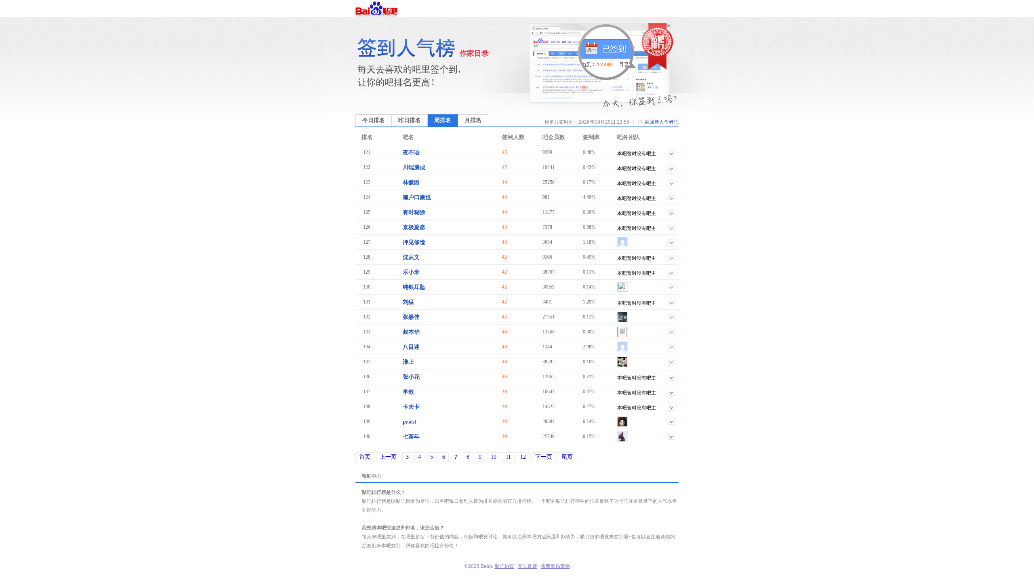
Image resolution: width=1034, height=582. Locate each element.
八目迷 (411, 347)
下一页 (543, 457)
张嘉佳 (411, 317)
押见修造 (414, 242)
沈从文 (411, 257)
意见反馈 (527, 566)
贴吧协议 (504, 566)
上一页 (388, 457)
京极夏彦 (414, 227)
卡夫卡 (411, 407)
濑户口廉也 (417, 197)
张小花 (411, 377)
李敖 (408, 392)
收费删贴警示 (555, 566)
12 (523, 457)
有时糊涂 (414, 212)
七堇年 (411, 437)
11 (508, 457)
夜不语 (411, 153)
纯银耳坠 (414, 287)
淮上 (408, 362)
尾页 (567, 457)
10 (493, 457)
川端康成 (414, 167)
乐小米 (411, 272)
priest (409, 422)
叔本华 (411, 332)
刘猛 (408, 302)
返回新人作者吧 (662, 122)
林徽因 (411, 182)
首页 (364, 457)
